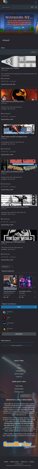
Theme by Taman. (27, 465)
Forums (19, 368)
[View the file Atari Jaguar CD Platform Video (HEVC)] (25, 282)
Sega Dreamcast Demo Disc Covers (14, 291)
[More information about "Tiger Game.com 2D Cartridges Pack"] (19, 129)
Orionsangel (10, 323)
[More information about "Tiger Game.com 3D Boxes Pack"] (19, 165)
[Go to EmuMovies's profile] (4, 312)
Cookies (31, 461)
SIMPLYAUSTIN (9, 293)
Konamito (5, 70)
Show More (19, 334)
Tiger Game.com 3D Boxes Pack (12, 172)
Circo (35, 32)
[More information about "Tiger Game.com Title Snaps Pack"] (19, 235)
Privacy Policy (14, 461)
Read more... (17, 27)
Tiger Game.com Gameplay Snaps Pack (15, 207)
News (18, 365)
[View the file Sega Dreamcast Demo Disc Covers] (10, 282)
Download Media (19, 389)
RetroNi (5, 103)
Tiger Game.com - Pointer (10, 68)
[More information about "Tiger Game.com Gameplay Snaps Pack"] (19, 200)
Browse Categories (16, 345)
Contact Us (19, 376)
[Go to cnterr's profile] (4, 318)
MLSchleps (10, 328)
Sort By (33, 52)
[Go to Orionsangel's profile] (4, 323)
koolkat (23, 293)
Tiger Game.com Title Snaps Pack (13, 242)
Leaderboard (19, 371)
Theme (6, 461)
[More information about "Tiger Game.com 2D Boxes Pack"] (19, 94)
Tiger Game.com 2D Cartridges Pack (14, 137)
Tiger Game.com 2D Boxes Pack (12, 101)
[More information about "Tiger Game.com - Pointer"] (19, 61)
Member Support (19, 373)
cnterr (8, 317)
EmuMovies (10, 311)
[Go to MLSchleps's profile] (4, 329)
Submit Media (19, 386)
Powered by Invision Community (14, 465)
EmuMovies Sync (19, 391)
